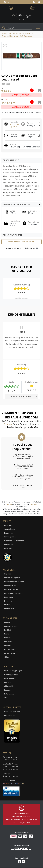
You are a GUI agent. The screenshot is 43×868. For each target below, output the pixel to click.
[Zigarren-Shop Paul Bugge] (21, 16)
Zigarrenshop (35, 504)
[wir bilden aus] (11, 790)
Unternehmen (9, 678)
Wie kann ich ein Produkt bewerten (20, 248)
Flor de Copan (9, 649)
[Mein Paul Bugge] (10, 7)
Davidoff (7, 630)
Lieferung (8, 525)
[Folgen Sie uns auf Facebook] (34, 2)
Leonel (7, 634)
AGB (5, 698)
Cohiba (7, 622)
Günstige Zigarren (11, 589)
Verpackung (9, 545)
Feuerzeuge (8, 597)
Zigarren (9, 504)
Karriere (7, 682)
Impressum (8, 690)
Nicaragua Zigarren (14, 125)
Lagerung (8, 548)
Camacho (7, 638)
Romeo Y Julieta (10, 626)
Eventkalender (10, 715)
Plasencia (8, 642)
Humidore (8, 601)
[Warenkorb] (32, 7)
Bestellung (8, 533)
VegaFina (7, 645)
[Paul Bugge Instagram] (39, 2)
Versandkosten (10, 529)
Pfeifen (7, 605)
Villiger (7, 657)
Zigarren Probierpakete (13, 593)
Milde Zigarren (10, 585)
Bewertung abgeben (19, 241)
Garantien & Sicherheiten (14, 541)
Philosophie (9, 686)
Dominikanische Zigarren (14, 582)
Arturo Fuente (9, 653)
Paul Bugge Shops (11, 675)
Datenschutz (9, 694)
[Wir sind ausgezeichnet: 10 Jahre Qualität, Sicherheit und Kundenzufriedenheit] (12, 731)
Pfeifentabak (9, 609)
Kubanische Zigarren (12, 578)
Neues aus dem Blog (12, 711)
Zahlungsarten (10, 537)
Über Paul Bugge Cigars (13, 671)
